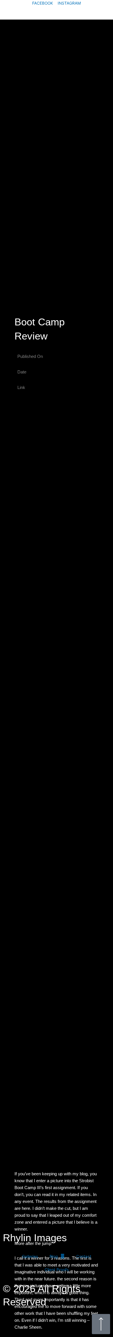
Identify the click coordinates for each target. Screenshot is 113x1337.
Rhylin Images (32, 13)
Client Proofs (57, 1269)
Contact (83, 1256)
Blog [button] (54, 1256)
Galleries (30, 1256)
